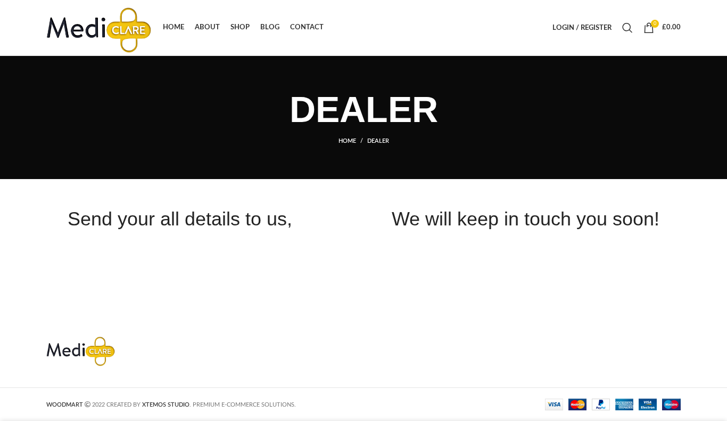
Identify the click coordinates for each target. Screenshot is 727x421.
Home (347, 141)
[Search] (627, 27)
